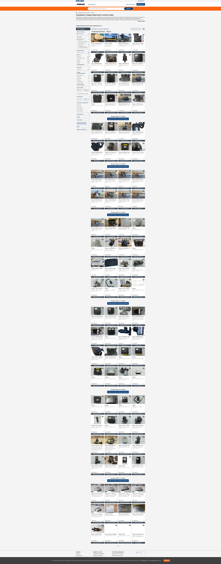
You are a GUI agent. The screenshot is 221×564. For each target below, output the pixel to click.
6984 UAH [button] (121, 206)
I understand (166, 560)
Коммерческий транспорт (84, 12)
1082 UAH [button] (121, 343)
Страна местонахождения (81, 73)
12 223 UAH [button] (121, 138)
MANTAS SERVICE (138, 325)
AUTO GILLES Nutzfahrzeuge (111, 256)
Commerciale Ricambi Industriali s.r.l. (125, 542)
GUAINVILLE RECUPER (125, 52)
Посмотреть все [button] (80, 64)
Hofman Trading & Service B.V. (111, 52)
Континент (79, 67)
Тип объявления (80, 31)
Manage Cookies (144, 560)
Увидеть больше (141, 21)
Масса (78, 126)
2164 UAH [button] (107, 275)
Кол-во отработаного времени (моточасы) (82, 123)
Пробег (78, 117)
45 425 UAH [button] (135, 50)
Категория (79, 36)
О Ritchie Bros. (79, 555)
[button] (83, 29)
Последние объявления (82, 102)
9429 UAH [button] (121, 186)
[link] (97, 37)
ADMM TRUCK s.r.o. (138, 140)
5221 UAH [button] (121, 500)
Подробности (80, 114)
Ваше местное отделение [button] (118, 553)
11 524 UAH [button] (135, 90)
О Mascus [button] (78, 553)
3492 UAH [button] (94, 186)
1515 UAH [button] (134, 343)
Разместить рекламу (98, 555)
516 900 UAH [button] (94, 50)
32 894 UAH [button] (94, 70)
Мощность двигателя (82, 129)
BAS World (97, 52)
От (77, 98)
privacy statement (154, 560)
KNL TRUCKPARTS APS (138, 92)
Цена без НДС (80, 87)
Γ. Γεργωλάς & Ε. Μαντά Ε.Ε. (111, 522)
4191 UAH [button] (94, 206)
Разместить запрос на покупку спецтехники (118, 119)
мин (77, 89)
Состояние (79, 119)
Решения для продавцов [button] (98, 553)
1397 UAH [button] (94, 275)
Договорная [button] (108, 50)
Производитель (80, 50)
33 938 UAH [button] (107, 70)
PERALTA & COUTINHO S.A (138, 72)
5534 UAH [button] (121, 70)
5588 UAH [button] (107, 186)
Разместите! (141, 4)
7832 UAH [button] (94, 500)
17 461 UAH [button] (121, 234)
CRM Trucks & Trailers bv (97, 454)
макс (84, 89)
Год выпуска (80, 96)
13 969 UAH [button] (121, 110)
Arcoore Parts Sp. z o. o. (138, 52)
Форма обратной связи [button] (117, 555)
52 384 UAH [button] (107, 206)
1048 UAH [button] (134, 206)
